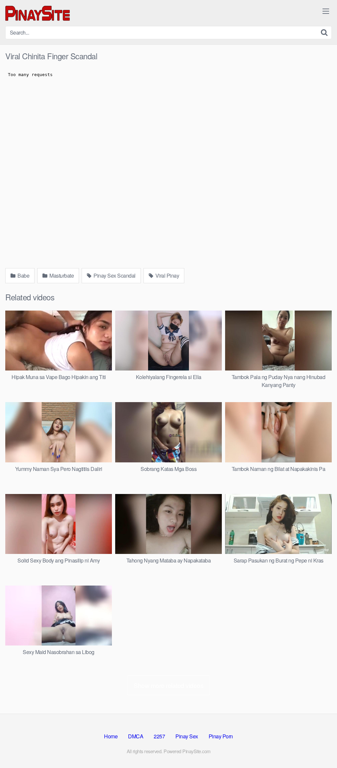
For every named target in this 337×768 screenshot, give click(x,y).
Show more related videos (168, 685)
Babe (23, 275)
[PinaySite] (38, 13)
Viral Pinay (166, 275)
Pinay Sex (186, 736)
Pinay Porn (221, 736)
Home (110, 736)
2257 (159, 736)
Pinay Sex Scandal (114, 275)
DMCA (135, 736)
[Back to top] (319, 747)
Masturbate (61, 275)
